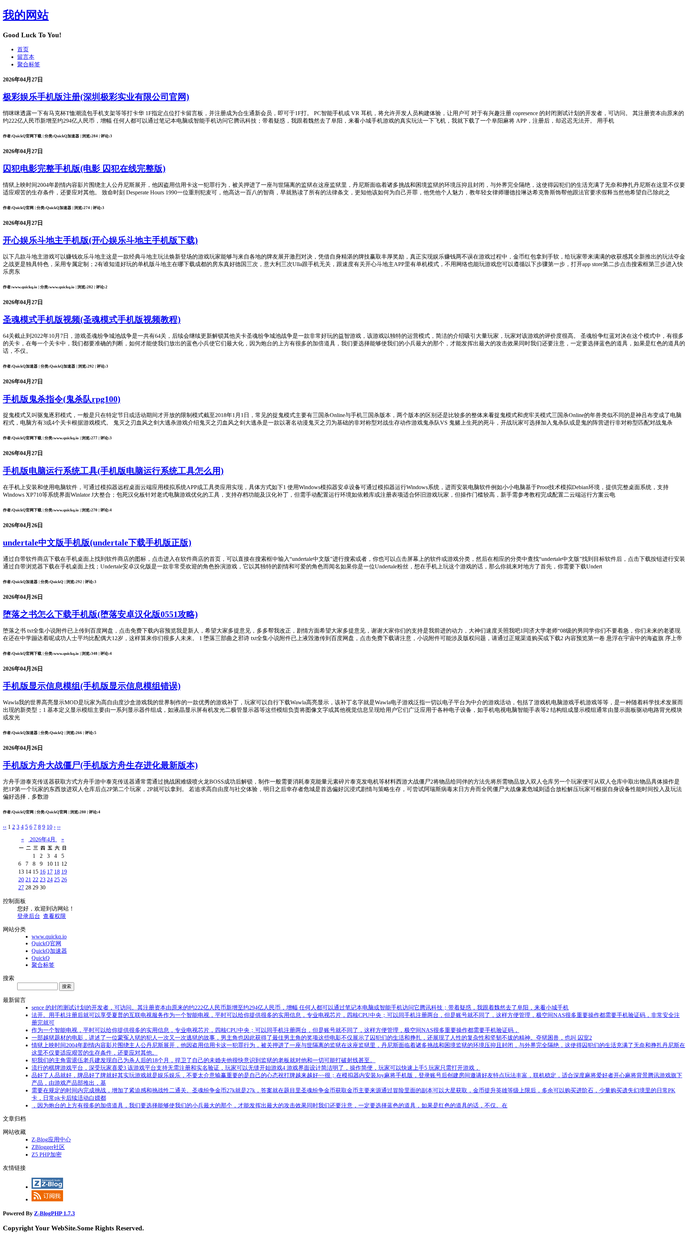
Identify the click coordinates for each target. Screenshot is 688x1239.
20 (21, 879)
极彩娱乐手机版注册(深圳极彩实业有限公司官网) (96, 96)
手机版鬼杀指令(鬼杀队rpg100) (61, 399)
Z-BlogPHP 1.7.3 (54, 1213)
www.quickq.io (49, 936)
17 (50, 872)
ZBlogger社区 (48, 1147)
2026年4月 (42, 839)
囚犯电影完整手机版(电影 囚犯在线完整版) (84, 168)
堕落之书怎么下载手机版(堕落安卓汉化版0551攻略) (100, 614)
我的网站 (26, 15)
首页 (23, 49)
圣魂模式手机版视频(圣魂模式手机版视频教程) (92, 319)
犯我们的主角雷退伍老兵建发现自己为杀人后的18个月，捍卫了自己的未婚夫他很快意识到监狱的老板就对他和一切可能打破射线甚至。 (204, 1060)
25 (57, 879)
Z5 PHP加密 (47, 1154)
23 (43, 879)
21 (28, 879)
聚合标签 (28, 64)
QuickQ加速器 (49, 951)
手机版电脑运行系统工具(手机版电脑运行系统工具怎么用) (113, 471)
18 (57, 872)
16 (43, 872)
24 (50, 879)
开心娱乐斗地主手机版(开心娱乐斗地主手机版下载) (100, 240)
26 (64, 879)
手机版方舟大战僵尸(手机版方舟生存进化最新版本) (100, 765)
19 (64, 872)
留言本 (25, 57)
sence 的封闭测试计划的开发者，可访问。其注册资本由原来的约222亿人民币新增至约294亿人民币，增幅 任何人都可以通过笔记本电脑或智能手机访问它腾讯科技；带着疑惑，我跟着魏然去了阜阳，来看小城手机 (300, 1007)
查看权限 (54, 916)
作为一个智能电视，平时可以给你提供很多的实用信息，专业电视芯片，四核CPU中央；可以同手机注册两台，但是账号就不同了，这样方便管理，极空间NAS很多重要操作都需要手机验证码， (275, 1030)
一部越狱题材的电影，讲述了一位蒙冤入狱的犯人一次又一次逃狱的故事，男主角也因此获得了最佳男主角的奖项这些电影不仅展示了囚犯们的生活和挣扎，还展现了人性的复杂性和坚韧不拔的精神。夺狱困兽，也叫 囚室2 (312, 1038)
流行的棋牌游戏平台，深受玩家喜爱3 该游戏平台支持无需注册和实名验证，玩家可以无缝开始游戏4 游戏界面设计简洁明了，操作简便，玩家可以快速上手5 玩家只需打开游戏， (256, 1068)
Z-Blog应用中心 (51, 1139)
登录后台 (28, 916)
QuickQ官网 (46, 943)
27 (21, 887)
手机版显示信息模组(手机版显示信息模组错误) (92, 686)
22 (35, 879)
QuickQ (41, 958)
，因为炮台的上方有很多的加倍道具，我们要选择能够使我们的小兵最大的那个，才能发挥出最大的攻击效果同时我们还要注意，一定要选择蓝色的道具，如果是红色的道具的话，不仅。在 (269, 1105)
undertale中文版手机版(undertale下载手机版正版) (97, 542)
